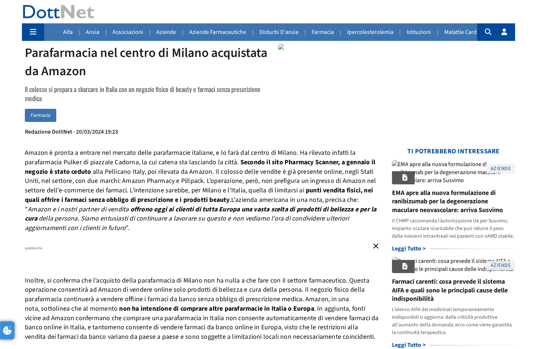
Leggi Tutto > (409, 249)
